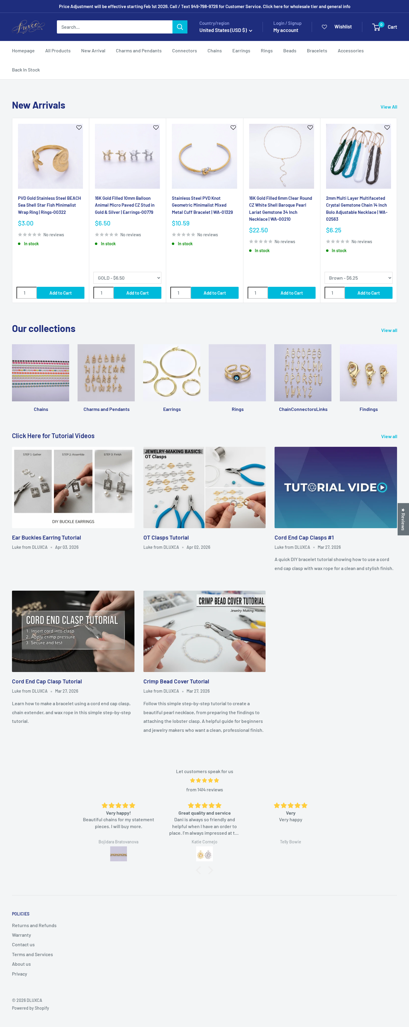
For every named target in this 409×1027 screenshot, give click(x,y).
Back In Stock (26, 69)
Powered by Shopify (30, 1008)
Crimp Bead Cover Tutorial (176, 681)
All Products (58, 50)
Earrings (241, 50)
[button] (200, 870)
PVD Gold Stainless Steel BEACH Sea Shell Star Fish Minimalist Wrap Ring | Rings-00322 (49, 205)
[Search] (179, 26)
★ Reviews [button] (403, 519)
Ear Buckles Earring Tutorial (46, 537)
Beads (289, 50)
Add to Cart (60, 292)
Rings (267, 50)
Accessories (351, 50)
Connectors (184, 50)
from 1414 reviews (204, 789)
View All (389, 106)
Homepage (23, 50)
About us (21, 964)
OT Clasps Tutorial (166, 537)
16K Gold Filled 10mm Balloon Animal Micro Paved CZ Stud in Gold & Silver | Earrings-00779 (124, 205)
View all (389, 330)
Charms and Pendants (139, 50)
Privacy (19, 973)
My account (285, 30)
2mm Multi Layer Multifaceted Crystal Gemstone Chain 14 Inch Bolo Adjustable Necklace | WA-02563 (356, 208)
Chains (214, 50)
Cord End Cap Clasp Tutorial (47, 681)
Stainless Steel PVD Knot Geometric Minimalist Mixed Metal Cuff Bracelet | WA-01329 (202, 205)
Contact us (23, 944)
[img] (204, 780)
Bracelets (317, 50)
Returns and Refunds (34, 925)
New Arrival (93, 50)
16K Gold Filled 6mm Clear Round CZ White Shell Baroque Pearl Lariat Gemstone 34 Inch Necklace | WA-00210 (280, 208)
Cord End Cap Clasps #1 (304, 537)
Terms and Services (32, 954)
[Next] (397, 210)
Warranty (21, 935)
